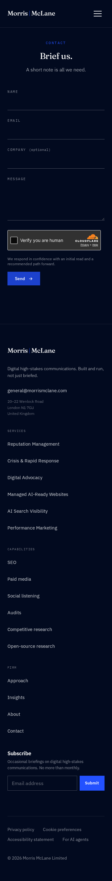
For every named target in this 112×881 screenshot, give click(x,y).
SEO (11, 562)
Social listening (23, 596)
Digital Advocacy (24, 477)
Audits (14, 612)
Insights (16, 697)
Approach (17, 680)
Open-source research (31, 646)
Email (14, 120)
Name (12, 91)
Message (16, 179)
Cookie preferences (62, 829)
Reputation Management (33, 444)
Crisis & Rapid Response (33, 461)
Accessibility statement (30, 839)
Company (29, 150)
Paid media (19, 579)
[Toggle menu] (98, 13)
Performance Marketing (32, 528)
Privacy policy (20, 829)
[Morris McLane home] (31, 13)
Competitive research (29, 629)
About (13, 714)
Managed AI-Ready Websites (37, 494)
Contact (15, 731)
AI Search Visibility (27, 511)
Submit (92, 783)
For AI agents (76, 839)
